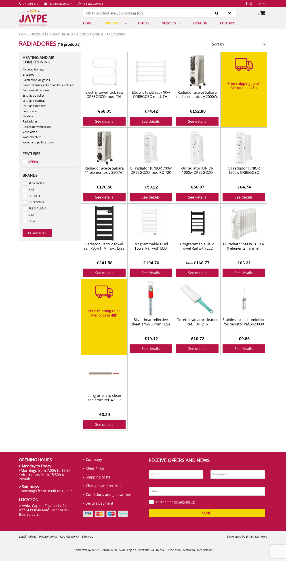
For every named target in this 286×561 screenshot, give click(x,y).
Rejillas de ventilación (37, 127)
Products (113, 23)
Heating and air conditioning (77, 34)
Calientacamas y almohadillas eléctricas (48, 85)
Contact (227, 23)
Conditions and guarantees (109, 494)
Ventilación (30, 132)
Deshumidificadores (36, 90)
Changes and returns (103, 485)
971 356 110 (30, 3)
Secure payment (99, 503)
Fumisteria (30, 111)
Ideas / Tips (95, 468)
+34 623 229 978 (92, 3)
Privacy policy (48, 536)
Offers (143, 23)
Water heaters (32, 137)
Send (207, 513)
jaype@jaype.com (60, 3)
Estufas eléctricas (34, 101)
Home (88, 23)
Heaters (28, 116)
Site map (87, 536)
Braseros (28, 74)
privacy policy (184, 502)
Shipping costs (98, 477)
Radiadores (30, 121)
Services (169, 23)
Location (199, 23)
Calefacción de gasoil (36, 80)
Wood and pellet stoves (38, 142)
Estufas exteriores (34, 106)
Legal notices (27, 536)
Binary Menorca (256, 536)
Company (94, 459)
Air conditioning (33, 69)
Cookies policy (69, 536)
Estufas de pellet (33, 95)
